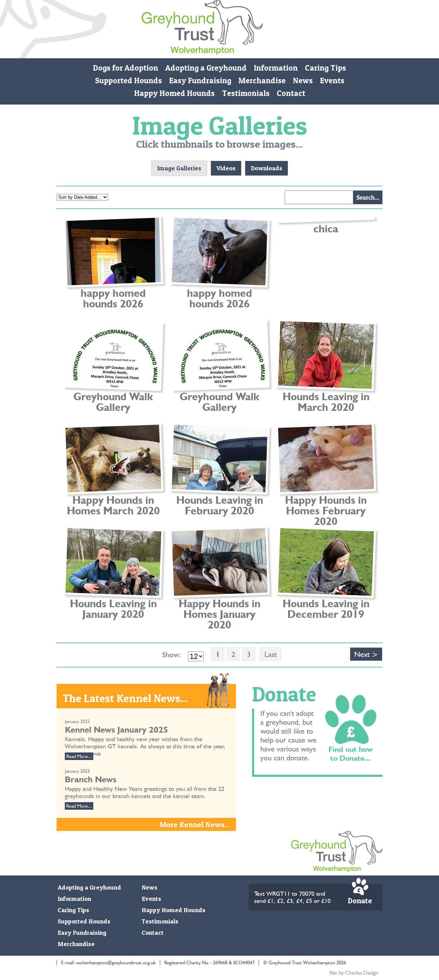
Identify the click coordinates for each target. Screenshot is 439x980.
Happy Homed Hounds (174, 93)
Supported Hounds (128, 80)
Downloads (266, 168)
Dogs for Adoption (125, 68)
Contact (291, 93)
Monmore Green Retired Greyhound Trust (202, 29)
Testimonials (246, 93)
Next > (366, 654)
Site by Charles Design (353, 972)
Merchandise (262, 80)
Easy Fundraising (200, 80)
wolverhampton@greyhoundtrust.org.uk (116, 962)
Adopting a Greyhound (206, 68)
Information (276, 68)
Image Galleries (179, 168)
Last (270, 654)
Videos (226, 168)
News (303, 80)
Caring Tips (325, 68)
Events (332, 80)
